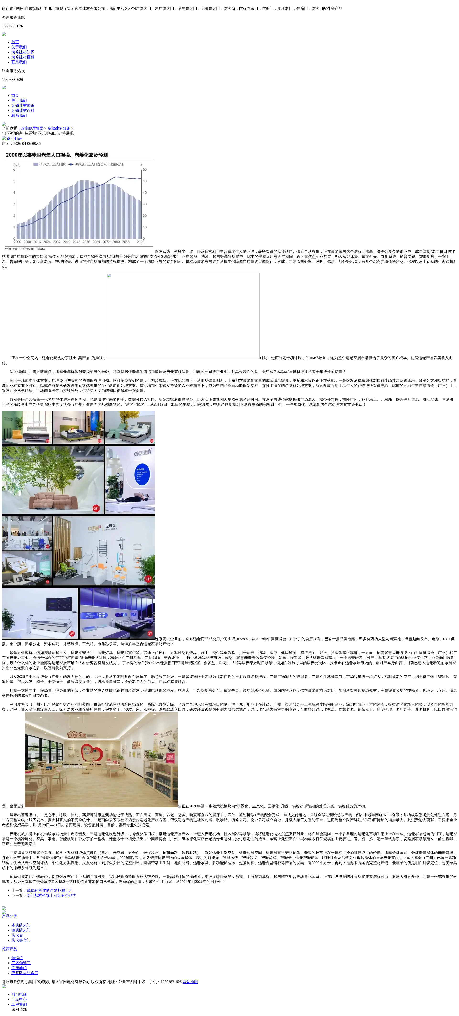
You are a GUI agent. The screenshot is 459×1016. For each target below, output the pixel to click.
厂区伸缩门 (21, 963)
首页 (15, 42)
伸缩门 (17, 958)
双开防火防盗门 (24, 973)
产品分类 (9, 916)
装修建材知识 (22, 52)
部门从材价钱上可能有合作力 (51, 895)
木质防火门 (21, 925)
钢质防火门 (21, 930)
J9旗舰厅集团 (32, 128)
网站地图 (190, 982)
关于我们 (19, 47)
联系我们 (19, 62)
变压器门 (19, 968)
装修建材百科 (22, 57)
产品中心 (19, 999)
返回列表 (14, 138)
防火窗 (17, 935)
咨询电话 (19, 994)
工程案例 (19, 1004)
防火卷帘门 (21, 940)
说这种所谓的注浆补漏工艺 (50, 890)
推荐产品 (9, 949)
